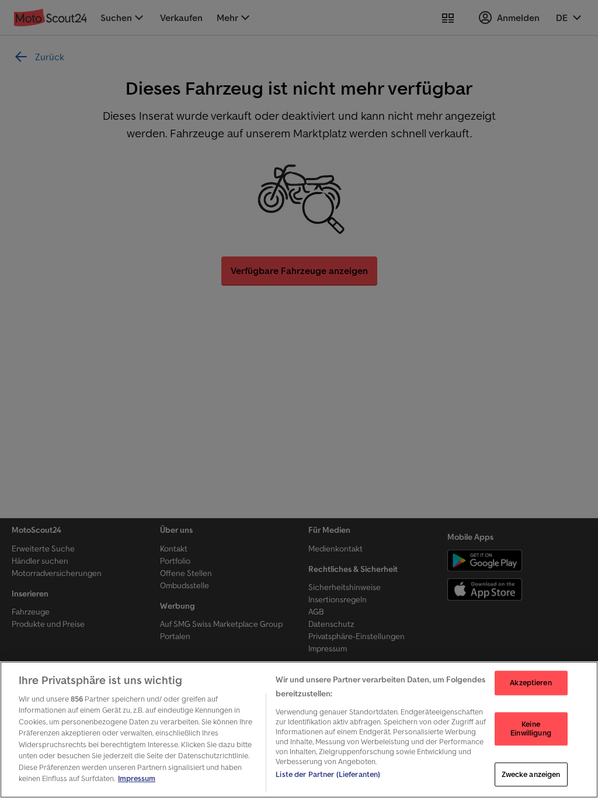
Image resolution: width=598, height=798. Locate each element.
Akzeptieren (530, 683)
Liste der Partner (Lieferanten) (328, 774)
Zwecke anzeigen (531, 774)
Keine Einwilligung (530, 728)
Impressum (136, 778)
